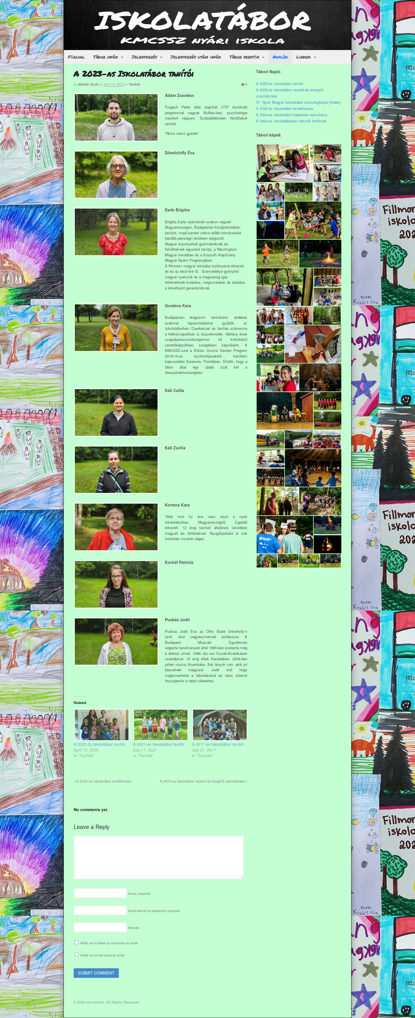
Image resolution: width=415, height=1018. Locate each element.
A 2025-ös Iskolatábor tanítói (99, 744)
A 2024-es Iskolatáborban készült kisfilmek (291, 121)
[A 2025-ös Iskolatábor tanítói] (100, 725)
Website (133, 927)
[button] (284, 163)
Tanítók (134, 84)
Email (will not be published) (154, 910)
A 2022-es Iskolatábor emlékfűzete (103, 781)
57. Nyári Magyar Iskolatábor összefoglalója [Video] (298, 102)
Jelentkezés (144, 57)
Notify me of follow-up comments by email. (109, 943)
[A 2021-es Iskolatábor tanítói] (160, 725)
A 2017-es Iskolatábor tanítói (217, 744)
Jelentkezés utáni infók (196, 57)
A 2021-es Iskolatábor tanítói (158, 744)
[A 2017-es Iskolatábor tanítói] (219, 725)
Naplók (280, 57)
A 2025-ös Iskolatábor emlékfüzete (284, 108)
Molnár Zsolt (88, 84)
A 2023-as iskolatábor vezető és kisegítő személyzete (203, 781)
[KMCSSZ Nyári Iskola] (207, 47)
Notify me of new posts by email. (102, 955)
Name (139, 893)
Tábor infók (105, 57)
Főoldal (76, 57)
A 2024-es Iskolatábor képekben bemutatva (291, 114)
